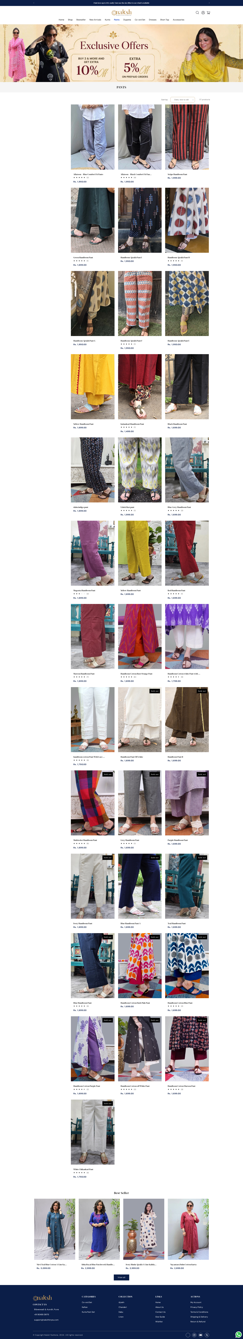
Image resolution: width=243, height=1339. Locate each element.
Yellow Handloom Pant (83, 424)
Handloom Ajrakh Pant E (178, 340)
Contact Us (160, 1312)
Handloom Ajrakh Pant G (84, 340)
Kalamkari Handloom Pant (132, 424)
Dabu (121, 1312)
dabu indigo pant (80, 507)
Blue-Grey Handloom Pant (179, 507)
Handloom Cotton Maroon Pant (181, 1086)
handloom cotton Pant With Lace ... (89, 757)
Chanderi (123, 1307)
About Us (159, 1307)
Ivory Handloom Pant (82, 923)
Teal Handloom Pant (177, 923)
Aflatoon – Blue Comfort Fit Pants (88, 174)
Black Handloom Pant (177, 424)
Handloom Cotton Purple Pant (86, 1086)
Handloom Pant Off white (132, 757)
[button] (197, 12)
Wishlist (159, 1321)
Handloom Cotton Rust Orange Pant (136, 673)
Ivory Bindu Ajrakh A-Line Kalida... (141, 1264)
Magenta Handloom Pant (84, 590)
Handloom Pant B (175, 757)
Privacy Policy (196, 1307)
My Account (195, 1302)
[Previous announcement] (34, 3)
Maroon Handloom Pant (84, 673)
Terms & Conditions (199, 1312)
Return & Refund (197, 1321)
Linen (121, 1317)
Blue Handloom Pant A (130, 923)
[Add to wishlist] (96, 137)
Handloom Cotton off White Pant (135, 1086)
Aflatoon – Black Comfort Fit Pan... (136, 174)
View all (121, 1277)
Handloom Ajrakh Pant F (131, 340)
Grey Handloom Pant (130, 840)
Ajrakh (121, 1302)
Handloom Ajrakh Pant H (179, 257)
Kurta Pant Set (88, 1312)
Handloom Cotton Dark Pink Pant (135, 1003)
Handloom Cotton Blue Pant (180, 1003)
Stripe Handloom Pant (177, 174)
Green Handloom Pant (83, 257)
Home (158, 1302)
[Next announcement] (209, 3)
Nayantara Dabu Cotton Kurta (183, 1264)
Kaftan (85, 1307)
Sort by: (164, 99)
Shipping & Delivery (199, 1317)
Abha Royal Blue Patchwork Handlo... (98, 1264)
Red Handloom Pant (176, 590)
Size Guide (160, 1317)
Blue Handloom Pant (82, 1003)
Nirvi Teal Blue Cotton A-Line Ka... (52, 1264)
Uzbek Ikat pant (127, 507)
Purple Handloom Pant (178, 840)
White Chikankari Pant (83, 1169)
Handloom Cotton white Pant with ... (184, 673)
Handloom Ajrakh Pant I (131, 257)
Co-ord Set (87, 1302)
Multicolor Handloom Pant (85, 840)
